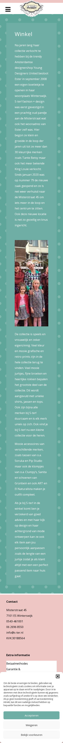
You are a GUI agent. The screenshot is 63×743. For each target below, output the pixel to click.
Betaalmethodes (17, 663)
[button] (57, 676)
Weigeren (31, 725)
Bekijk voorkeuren (31, 734)
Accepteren (31, 715)
